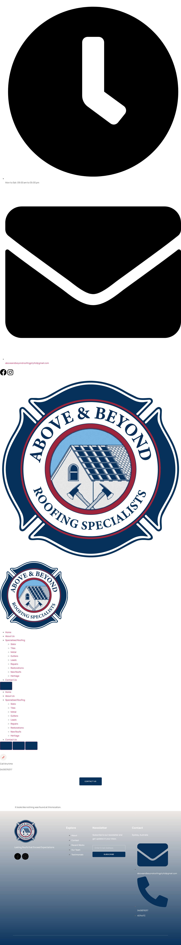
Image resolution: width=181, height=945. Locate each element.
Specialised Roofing (15, 640)
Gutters (14, 656)
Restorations (17, 667)
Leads (13, 660)
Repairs (14, 663)
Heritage (15, 675)
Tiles (13, 648)
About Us (9, 636)
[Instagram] (10, 372)
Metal (13, 652)
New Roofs (16, 671)
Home (8, 632)
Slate (13, 644)
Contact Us (11, 679)
